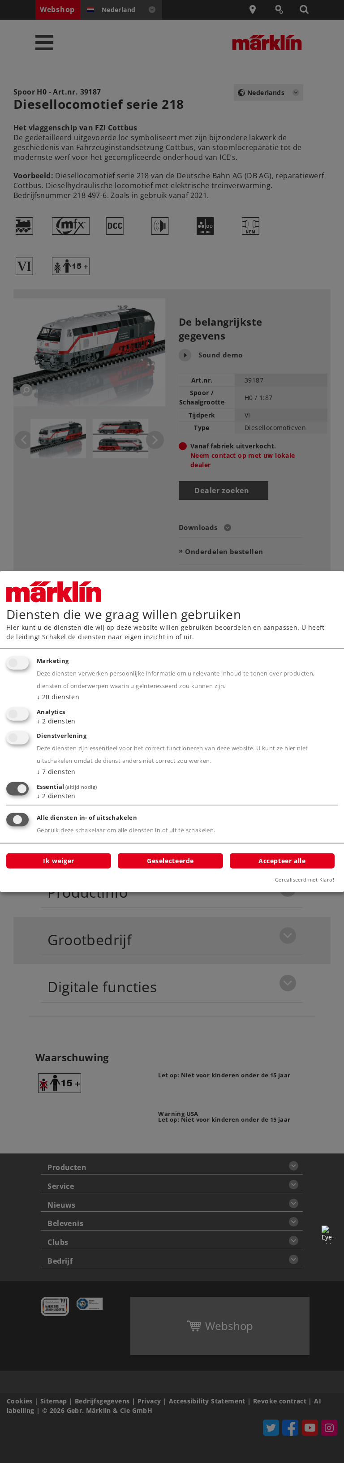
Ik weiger (58, 860)
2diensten (56, 720)
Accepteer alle (282, 860)
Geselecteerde (170, 860)
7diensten (56, 771)
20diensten (58, 697)
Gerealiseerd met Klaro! (304, 879)
